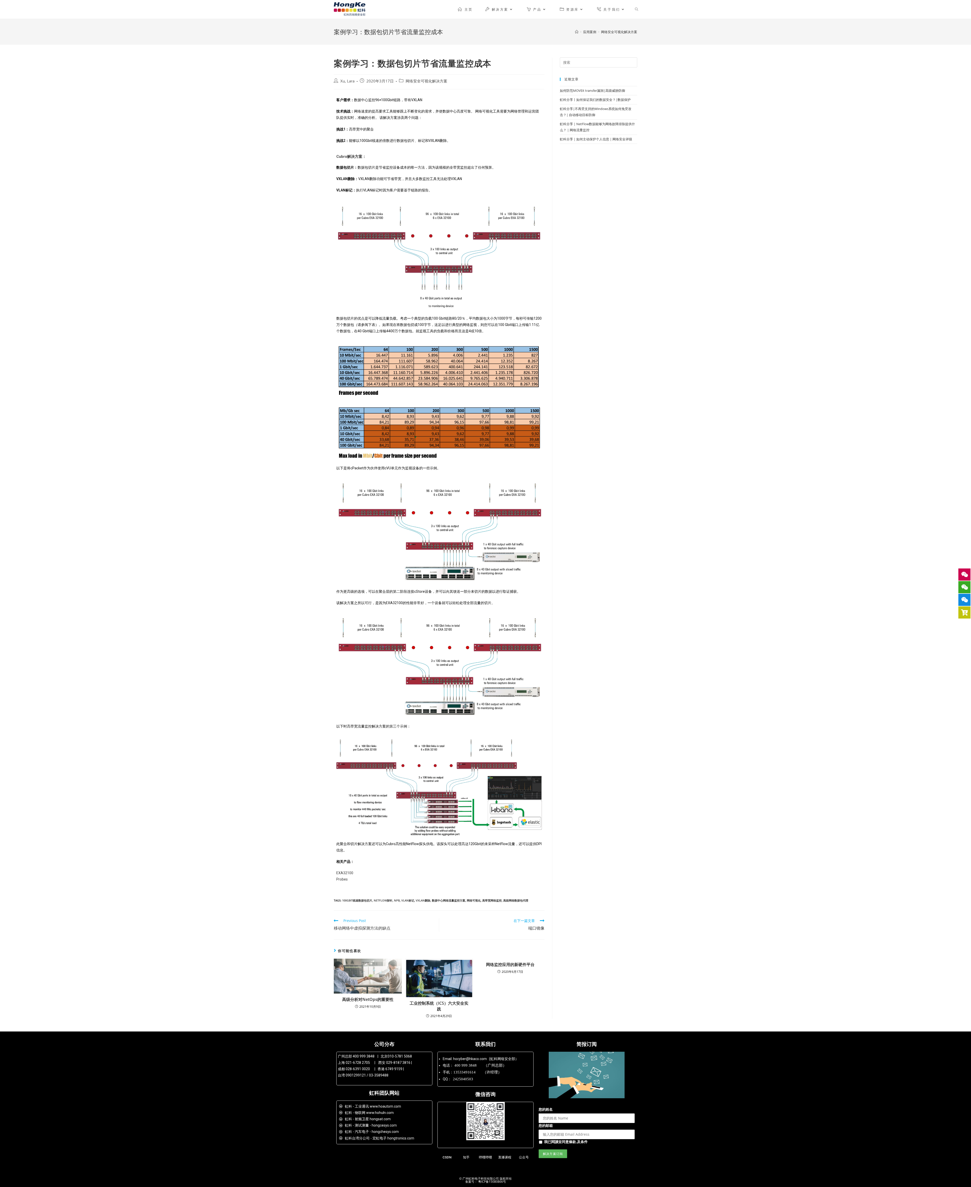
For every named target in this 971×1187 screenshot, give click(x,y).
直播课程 (504, 1157)
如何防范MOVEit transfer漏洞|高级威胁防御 (592, 90)
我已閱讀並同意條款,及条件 (566, 1141)
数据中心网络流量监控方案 (448, 900)
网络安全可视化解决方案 (426, 81)
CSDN (447, 1157)
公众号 (524, 1157)
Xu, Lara (347, 81)
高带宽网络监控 (492, 900)
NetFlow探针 (383, 900)
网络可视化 (474, 900)
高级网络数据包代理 (515, 900)
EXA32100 (344, 873)
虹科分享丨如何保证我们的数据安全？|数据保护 (595, 99)
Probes (342, 879)
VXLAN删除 (423, 900)
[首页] (576, 32)
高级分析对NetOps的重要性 (367, 999)
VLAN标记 (407, 900)
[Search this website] (598, 62)
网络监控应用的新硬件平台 (510, 964)
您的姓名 (546, 1109)
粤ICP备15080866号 (491, 1181)
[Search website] (636, 9)
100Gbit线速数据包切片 (357, 900)
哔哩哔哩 (485, 1157)
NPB (397, 900)
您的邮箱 (546, 1125)
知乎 (466, 1157)
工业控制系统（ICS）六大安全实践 (439, 1006)
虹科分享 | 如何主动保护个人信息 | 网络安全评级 (596, 139)
